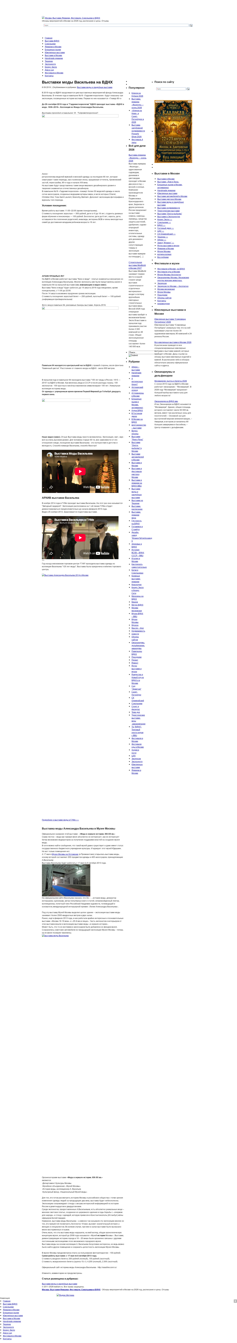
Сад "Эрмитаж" (136, 687)
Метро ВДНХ (137, 604)
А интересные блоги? (137, 381)
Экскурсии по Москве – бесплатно (172, 286)
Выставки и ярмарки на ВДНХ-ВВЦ (137, 483)
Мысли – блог (138, 628)
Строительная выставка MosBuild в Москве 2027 (137, 265)
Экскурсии (136, 758)
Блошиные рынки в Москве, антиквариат (137, 403)
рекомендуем (163, 303)
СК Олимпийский (138, 699)
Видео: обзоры (135, 432)
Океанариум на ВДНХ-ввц (166, 401)
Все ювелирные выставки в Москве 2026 (172, 342)
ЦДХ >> (160, 231)
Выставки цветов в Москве (169, 199)
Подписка (232, 1300)
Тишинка (49, 61)
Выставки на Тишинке (137, 502)
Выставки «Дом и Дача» (168, 181)
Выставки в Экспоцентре (168, 216)
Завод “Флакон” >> (165, 242)
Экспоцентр (50, 64)
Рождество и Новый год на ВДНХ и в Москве (138, 678)
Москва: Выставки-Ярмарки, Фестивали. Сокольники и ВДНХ (72, 17)
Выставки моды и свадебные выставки (94, 87)
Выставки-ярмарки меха (136, 514)
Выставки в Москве (53, 55)
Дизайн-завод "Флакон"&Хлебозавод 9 (142, 536)
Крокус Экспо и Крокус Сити (138, 590)
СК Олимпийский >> (166, 233)
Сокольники (50, 43)
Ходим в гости (135, 751)
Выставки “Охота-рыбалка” (169, 213)
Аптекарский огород (137, 388)
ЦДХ (134, 755)
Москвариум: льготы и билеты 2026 (170, 380)
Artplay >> (161, 239)
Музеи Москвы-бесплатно (169, 274)
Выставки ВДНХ (52, 40)
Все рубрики (163, 257)
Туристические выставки (168, 210)
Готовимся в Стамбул (137, 528)
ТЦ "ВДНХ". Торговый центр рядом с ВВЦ (137, 731)
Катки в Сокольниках (137, 571)
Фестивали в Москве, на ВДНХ (171, 268)
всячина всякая (164, 254)
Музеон (135, 625)
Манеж (135, 601)
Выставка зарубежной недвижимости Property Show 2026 (138, 130)
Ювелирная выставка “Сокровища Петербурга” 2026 (170, 320)
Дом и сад (49, 69)
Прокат (135, 659)
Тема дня (136, 712)
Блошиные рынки (53, 49)
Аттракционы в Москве (138, 394)
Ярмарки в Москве (53, 46)
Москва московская (137, 609)
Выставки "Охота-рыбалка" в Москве (137, 446)
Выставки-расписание (137, 507)
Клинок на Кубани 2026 (137, 94)
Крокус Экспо (51, 66)
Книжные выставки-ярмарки (136, 578)
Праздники (137, 657)
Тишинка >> (162, 236)
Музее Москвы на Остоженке (65, 854)
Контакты (49, 75)
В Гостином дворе (137, 414)
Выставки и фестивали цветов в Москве (137, 472)
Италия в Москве (136, 560)
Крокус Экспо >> (164, 219)
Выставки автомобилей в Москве (138, 456)
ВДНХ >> (161, 225)
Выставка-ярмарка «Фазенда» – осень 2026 (137, 103)
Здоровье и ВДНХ (137, 545)
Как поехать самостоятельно (139, 565)
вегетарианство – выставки (139, 426)
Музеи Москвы (135, 620)
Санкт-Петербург (136, 693)
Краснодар (137, 584)
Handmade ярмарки (54, 58)
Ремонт (135, 662)
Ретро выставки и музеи (137, 668)
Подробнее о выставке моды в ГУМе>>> (60, 819)
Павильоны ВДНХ (137, 652)
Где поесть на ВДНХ (137, 522)
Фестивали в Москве (54, 72)
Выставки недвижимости (168, 207)
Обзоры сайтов (135, 638)
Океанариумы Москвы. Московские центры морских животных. (173, 279)
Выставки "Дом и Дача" (137, 438)
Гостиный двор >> (165, 228)
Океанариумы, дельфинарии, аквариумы (138, 645)
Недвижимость (138, 630)
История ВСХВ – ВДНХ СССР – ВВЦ (138, 552)
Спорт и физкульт (136, 708)
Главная (48, 37)
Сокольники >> (164, 222)
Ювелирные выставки (55, 52)
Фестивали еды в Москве (138, 745)
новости (135, 633)
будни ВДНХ (137, 410)
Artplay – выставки (136, 368)
